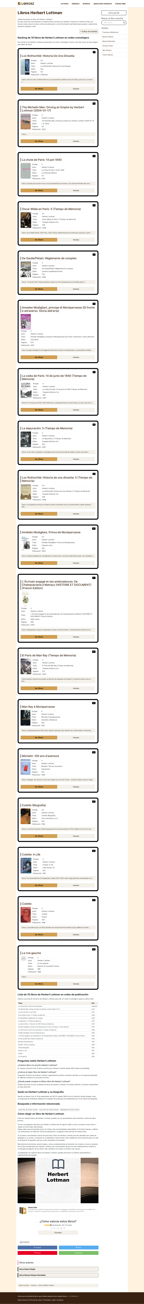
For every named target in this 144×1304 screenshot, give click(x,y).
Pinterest (38, 1253)
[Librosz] (26, 3)
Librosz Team (32, 1207)
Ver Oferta (39, 89)
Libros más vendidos (102, 4)
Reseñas (86, 4)
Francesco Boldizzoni (110, 32)
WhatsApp (79, 1253)
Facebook (38, 1247)
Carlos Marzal (107, 55)
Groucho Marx (107, 46)
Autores (64, 4)
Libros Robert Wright (27, 1269)
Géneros (75, 4)
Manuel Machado (108, 41)
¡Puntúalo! (58, 1233)
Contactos (60, 1300)
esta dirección (25, 1087)
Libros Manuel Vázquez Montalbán (32, 1275)
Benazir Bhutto (107, 37)
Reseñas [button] (76, 89)
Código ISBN (120, 4)
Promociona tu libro (35, 1300)
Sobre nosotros (23, 1300)
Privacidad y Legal (49, 1300)
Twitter (79, 1247)
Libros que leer (113, 13)
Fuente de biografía (90, 1099)
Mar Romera (106, 50)
